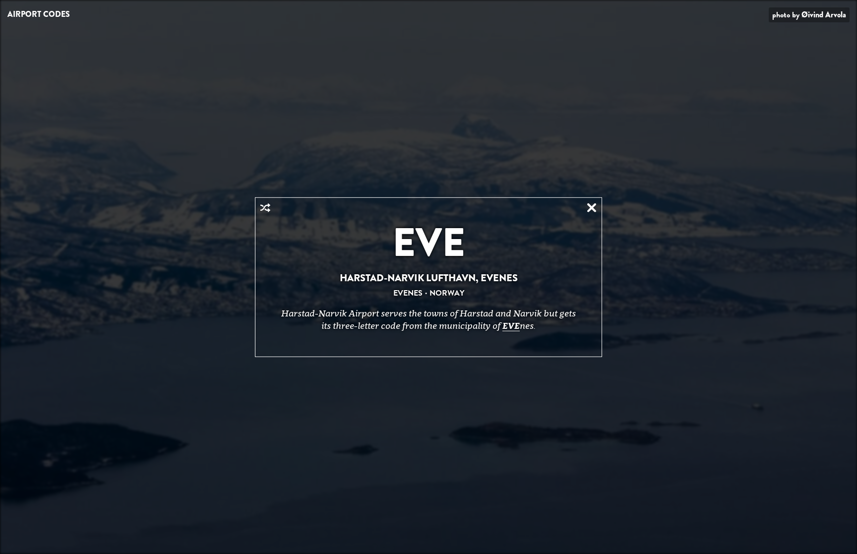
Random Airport (265, 207)
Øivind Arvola (823, 14)
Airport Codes (38, 14)
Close (592, 207)
